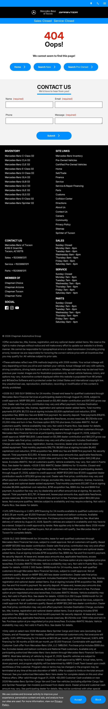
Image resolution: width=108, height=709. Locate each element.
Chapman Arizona (14, 287)
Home (59, 168)
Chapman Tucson (14, 291)
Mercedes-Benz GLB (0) (17, 181)
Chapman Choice (14, 283)
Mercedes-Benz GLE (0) (17, 190)
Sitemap (60, 228)
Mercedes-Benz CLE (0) (17, 164)
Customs (60, 194)
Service (60, 181)
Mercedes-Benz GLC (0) (17, 185)
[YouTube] (17, 307)
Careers (60, 215)
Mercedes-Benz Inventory (69, 155)
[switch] (104, 3)
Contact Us (61, 211)
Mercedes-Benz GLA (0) (17, 177)
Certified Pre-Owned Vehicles (71, 164)
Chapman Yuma (13, 295)
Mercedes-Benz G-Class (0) (19, 173)
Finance (60, 177)
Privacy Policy (63, 224)
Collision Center (64, 198)
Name (15, 98)
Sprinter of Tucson (65, 232)
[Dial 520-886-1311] (97, 3)
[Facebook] (6, 307)
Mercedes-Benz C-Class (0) (19, 155)
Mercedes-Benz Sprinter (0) (19, 203)
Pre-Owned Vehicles (66, 160)
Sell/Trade (61, 173)
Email (64, 98)
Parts (58, 190)
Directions (61, 203)
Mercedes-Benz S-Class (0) (19, 198)
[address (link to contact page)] (91, 3)
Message (65, 114)
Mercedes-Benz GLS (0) (17, 194)
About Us (60, 207)
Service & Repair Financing (70, 185)
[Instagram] (12, 307)
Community (62, 220)
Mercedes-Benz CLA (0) (17, 160)
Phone (9, 114)
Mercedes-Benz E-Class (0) (19, 168)
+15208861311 (19, 257)
